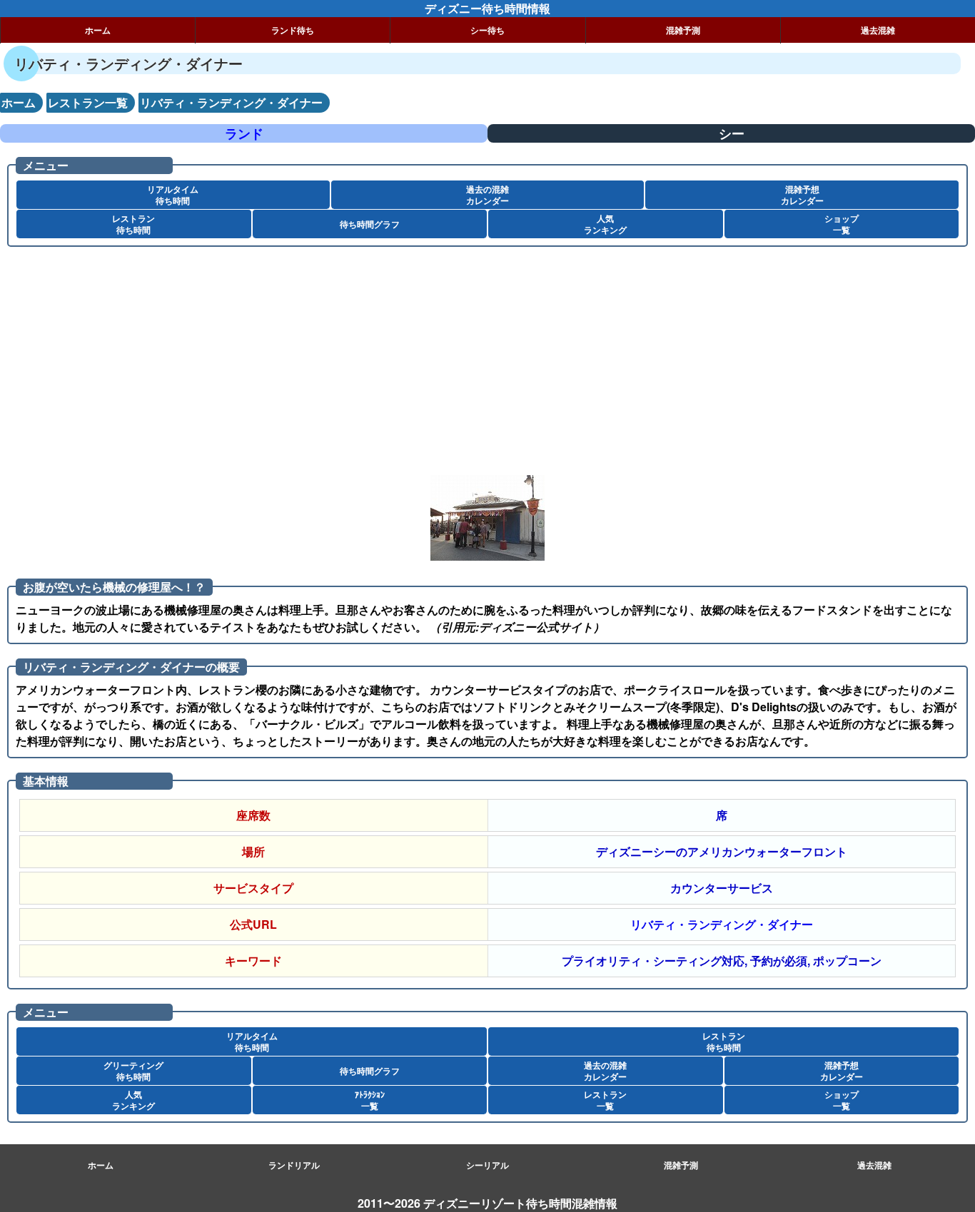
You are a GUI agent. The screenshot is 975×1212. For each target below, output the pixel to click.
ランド (244, 133)
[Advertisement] (428, 368)
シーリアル (487, 1164)
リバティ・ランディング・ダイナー (721, 924)
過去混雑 (878, 30)
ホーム (98, 30)
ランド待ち (292, 30)
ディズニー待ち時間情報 (487, 8)
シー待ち (487, 30)
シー (731, 133)
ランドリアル (294, 1164)
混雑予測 (683, 30)
